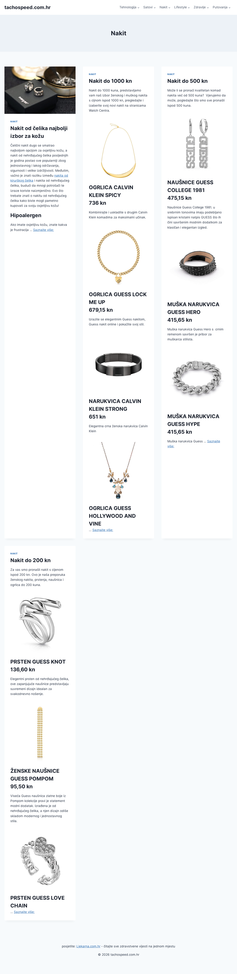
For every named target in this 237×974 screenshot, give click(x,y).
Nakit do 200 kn (30, 560)
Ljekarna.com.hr (88, 946)
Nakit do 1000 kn (110, 81)
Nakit (14, 121)
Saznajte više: (43, 230)
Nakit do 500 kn (187, 81)
